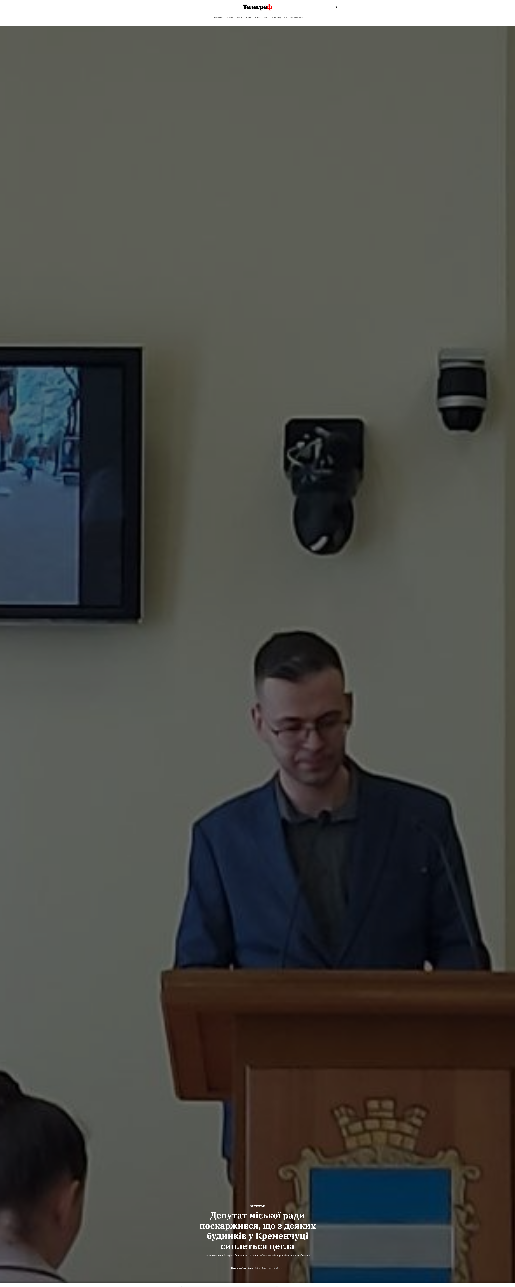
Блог (266, 17)
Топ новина (217, 17)
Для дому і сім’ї (279, 17)
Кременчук (257, 1206)
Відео (248, 17)
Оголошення (296, 17)
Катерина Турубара (242, 1268)
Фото (239, 17)
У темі (230, 17)
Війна (257, 17)
